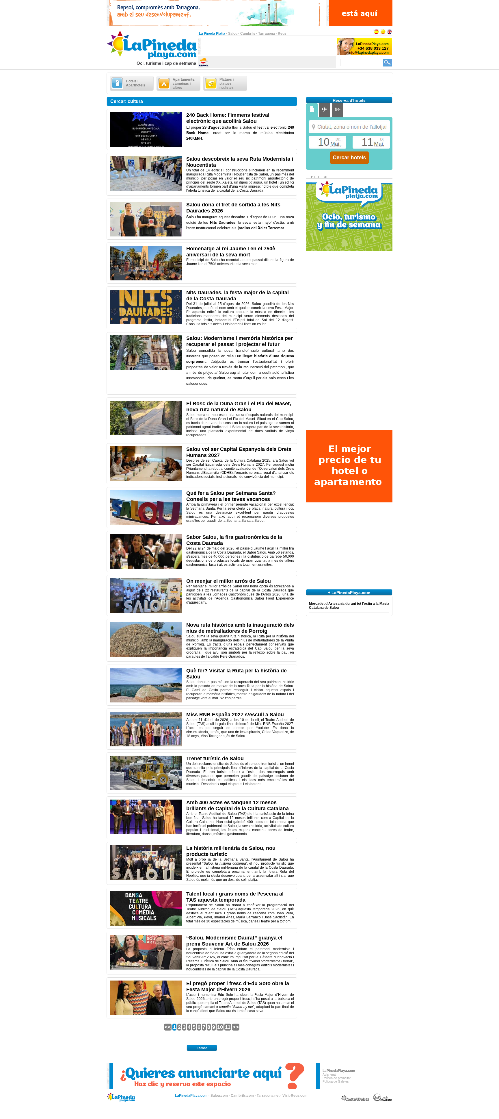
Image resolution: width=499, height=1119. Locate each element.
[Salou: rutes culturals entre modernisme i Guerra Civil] (146, 369)
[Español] (376, 34)
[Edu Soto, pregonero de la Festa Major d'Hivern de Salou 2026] (146, 1014)
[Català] (383, 34)
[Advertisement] (268, 46)
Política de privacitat (337, 1078)
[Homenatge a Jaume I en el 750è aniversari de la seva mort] (146, 279)
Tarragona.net (268, 1096)
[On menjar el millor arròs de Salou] (146, 612)
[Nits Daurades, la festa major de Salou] (146, 323)
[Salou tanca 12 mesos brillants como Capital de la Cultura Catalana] (146, 833)
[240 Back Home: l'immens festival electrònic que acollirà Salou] (146, 146)
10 (220, 1027)
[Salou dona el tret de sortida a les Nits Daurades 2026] (146, 235)
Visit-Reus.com (295, 1096)
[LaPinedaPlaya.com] (152, 60)
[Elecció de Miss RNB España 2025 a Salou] (146, 745)
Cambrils (247, 34)
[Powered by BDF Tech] (382, 1100)
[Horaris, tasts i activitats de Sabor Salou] (146, 568)
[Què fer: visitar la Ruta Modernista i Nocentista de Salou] (146, 190)
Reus (282, 34)
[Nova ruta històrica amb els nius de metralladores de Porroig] (146, 656)
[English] (389, 34)
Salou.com (219, 1096)
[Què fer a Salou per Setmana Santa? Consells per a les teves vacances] (146, 524)
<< (168, 1027)
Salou (232, 34)
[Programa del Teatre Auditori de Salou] (146, 924)
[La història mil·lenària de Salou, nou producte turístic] (146, 879)
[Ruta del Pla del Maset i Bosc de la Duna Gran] (146, 434)
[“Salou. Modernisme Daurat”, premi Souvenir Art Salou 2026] (146, 968)
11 (227, 1027)
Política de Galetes (336, 1081)
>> (235, 1027)
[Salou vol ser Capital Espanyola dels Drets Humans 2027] (146, 480)
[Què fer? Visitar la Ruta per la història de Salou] (146, 701)
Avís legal (329, 1074)
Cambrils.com (242, 1096)
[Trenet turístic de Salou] (146, 789)
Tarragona (266, 34)
